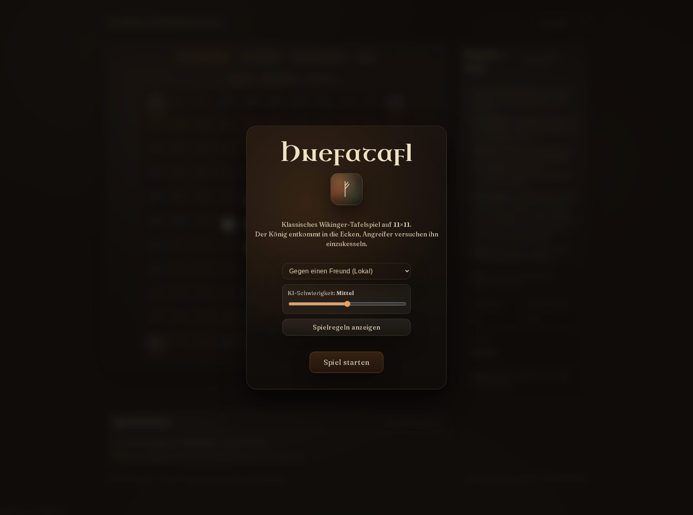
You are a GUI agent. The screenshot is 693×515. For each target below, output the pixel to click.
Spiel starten (347, 362)
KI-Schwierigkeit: (321, 293)
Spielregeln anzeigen (346, 327)
